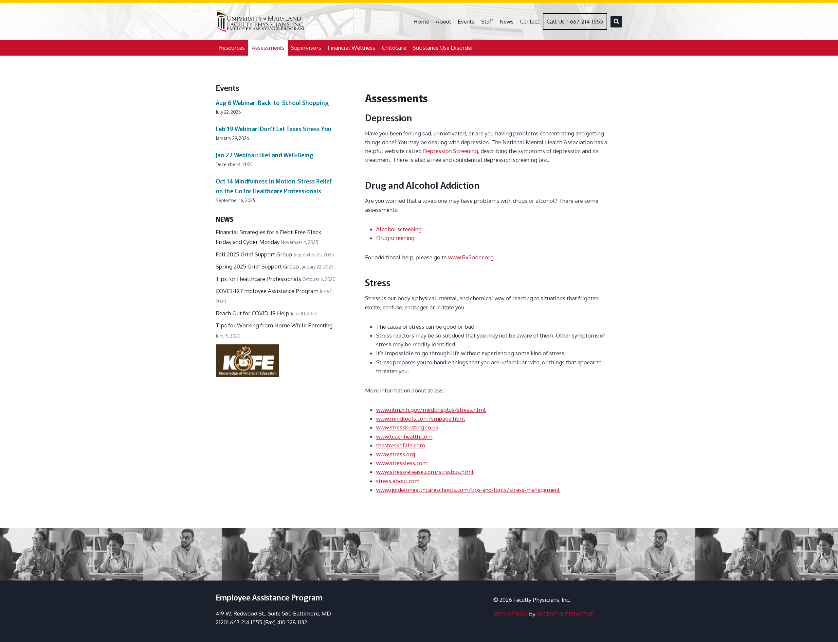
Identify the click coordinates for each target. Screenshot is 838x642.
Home (421, 21)
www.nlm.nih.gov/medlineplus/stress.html (431, 409)
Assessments (268, 47)
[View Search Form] (616, 21)
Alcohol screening (399, 229)
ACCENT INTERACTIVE (565, 614)
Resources (232, 47)
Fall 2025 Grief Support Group (254, 254)
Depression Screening (450, 150)
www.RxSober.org (471, 257)
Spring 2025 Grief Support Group (257, 266)
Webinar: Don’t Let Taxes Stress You (273, 128)
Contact (529, 21)
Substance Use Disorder (443, 47)
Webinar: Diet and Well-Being (265, 154)
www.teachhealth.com (404, 436)
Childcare (394, 47)
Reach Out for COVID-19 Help (252, 313)
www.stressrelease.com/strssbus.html (425, 471)
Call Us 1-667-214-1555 (575, 21)
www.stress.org (395, 454)
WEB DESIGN (510, 614)
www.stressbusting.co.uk (407, 427)
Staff (487, 21)
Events (466, 21)
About (443, 21)
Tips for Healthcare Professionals (258, 278)
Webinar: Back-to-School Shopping (272, 102)
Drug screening (395, 237)
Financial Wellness (351, 47)
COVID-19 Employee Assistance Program (267, 290)
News (507, 21)
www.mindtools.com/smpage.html (420, 418)
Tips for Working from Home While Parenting (274, 325)
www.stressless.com (402, 463)
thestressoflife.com (400, 445)
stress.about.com (398, 480)
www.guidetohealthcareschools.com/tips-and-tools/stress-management (468, 489)
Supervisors (306, 47)
